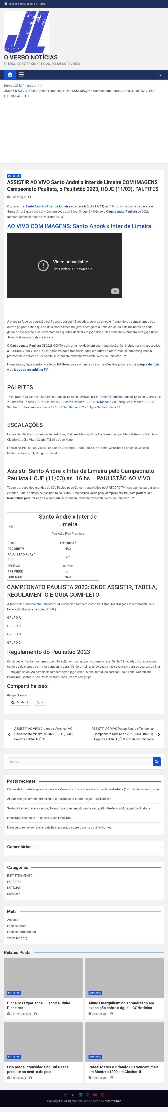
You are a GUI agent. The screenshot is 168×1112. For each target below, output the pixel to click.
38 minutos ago (21, 1013)
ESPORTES (14, 176)
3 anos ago (18, 197)
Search (157, 761)
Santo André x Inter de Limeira (48, 206)
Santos (68, 402)
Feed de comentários (21, 932)
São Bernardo (72, 407)
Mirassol (103, 402)
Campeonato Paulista (37, 604)
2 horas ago (99, 1013)
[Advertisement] (84, 129)
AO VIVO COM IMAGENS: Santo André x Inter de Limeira (79, 226)
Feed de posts (16, 926)
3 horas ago (18, 1077)
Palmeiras (16, 402)
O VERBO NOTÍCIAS (31, 57)
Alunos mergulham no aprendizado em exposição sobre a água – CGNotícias (59, 799)
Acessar (12, 920)
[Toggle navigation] (21, 74)
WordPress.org (17, 938)
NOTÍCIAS (14, 888)
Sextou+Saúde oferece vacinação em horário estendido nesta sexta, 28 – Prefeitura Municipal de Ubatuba (78, 808)
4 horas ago (99, 1077)
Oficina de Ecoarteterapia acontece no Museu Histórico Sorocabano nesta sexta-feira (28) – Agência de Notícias (83, 789)
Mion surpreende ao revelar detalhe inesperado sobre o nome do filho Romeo (59, 827)
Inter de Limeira (111, 397)
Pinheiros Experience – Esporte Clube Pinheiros (39, 818)
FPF (10, 560)
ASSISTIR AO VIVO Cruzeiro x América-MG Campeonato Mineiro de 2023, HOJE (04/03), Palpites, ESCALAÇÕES (44, 734)
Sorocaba (13, 894)
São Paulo (48, 397)
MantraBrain (113, 1101)
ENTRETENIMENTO (20, 876)
